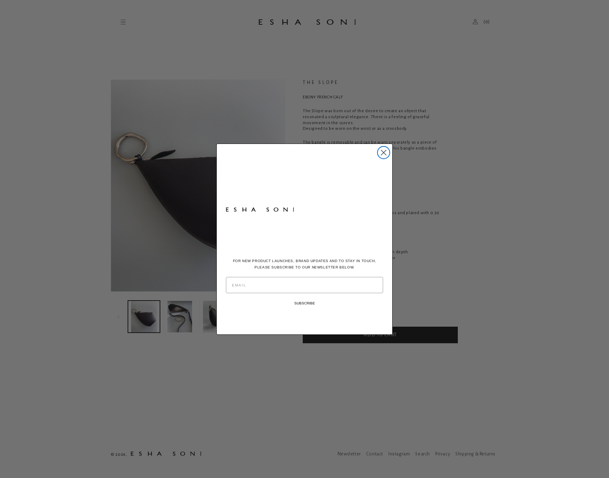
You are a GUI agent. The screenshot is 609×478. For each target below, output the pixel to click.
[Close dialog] (383, 152)
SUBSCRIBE (304, 303)
